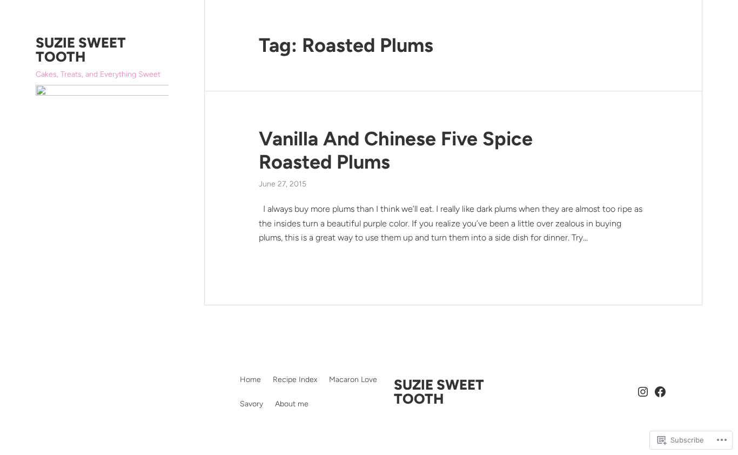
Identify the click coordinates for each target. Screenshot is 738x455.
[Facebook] (660, 391)
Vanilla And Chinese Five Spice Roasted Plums (396, 150)
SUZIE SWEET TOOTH (81, 49)
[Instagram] (642, 391)
